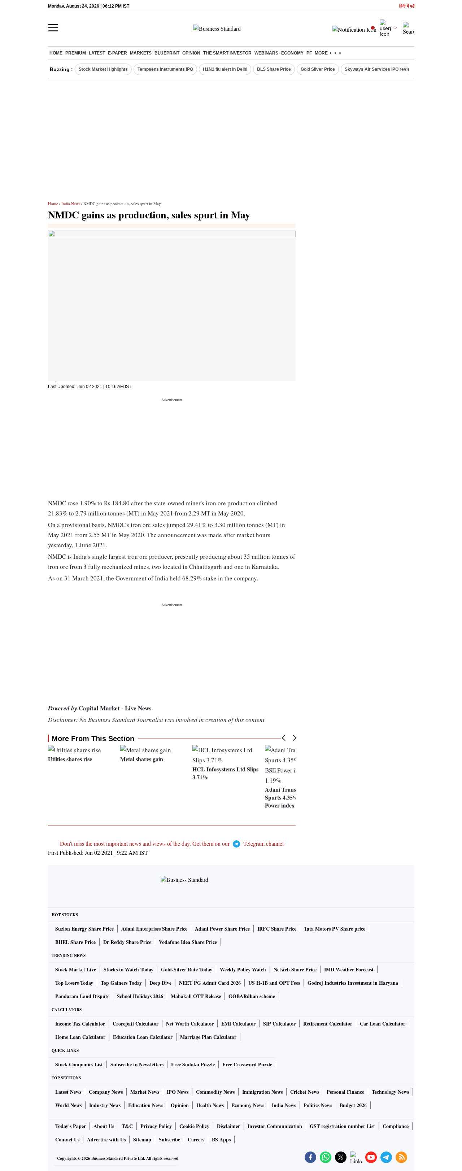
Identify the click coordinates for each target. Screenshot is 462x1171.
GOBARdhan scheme (251, 996)
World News (68, 1105)
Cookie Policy (194, 1126)
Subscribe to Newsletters (137, 1064)
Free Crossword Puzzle (247, 1064)
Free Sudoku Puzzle (193, 1064)
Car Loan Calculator (382, 1023)
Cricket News (304, 1092)
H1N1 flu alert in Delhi (225, 69)
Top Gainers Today (121, 983)
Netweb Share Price (295, 969)
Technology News (390, 1092)
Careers (196, 1139)
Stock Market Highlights (103, 69)
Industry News (105, 1105)
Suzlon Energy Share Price (84, 928)
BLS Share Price (274, 69)
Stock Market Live (75, 969)
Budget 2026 (353, 1105)
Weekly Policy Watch (243, 969)
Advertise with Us (106, 1139)
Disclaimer (228, 1126)
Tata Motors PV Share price (334, 928)
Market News (144, 1092)
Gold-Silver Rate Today (186, 969)
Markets (141, 53)
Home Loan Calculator (80, 1037)
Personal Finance (345, 1092)
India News (70, 203)
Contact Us (67, 1139)
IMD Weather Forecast (349, 969)
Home (55, 53)
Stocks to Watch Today (128, 969)
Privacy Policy (156, 1126)
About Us (103, 1126)
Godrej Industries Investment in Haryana (353, 983)
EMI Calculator (238, 1023)
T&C (127, 1126)
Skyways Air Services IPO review (379, 69)
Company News (106, 1092)
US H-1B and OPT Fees (274, 983)
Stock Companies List (79, 1064)
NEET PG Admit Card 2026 (210, 983)
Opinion (191, 53)
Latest (97, 53)
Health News (210, 1105)
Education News (145, 1105)
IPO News (177, 1092)
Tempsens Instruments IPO (165, 69)
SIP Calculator (279, 1023)
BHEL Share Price (75, 942)
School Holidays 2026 (140, 996)
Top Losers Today (74, 983)
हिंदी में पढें (406, 6)
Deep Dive (160, 983)
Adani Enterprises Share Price (154, 928)
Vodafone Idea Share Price (188, 942)
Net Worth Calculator (190, 1023)
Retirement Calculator (327, 1023)
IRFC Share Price (276, 928)
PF (309, 53)
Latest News (68, 1092)
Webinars (266, 53)
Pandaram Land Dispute (82, 996)
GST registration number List (342, 1126)
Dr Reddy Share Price (127, 942)
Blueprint (166, 53)
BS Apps (221, 1139)
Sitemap (142, 1139)
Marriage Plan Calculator (208, 1037)
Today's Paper (70, 1126)
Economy (292, 53)
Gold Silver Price (318, 69)
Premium (75, 53)
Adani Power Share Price (222, 928)
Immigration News (262, 1092)
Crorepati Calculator (135, 1023)
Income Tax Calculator (80, 1023)
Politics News (318, 1105)
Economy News (247, 1105)
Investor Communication (275, 1126)
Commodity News (215, 1092)
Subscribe (169, 1139)
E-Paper (117, 53)
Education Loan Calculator (143, 1037)
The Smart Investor (227, 53)
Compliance (396, 1126)
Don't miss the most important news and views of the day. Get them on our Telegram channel (172, 843)
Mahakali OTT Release (196, 996)
